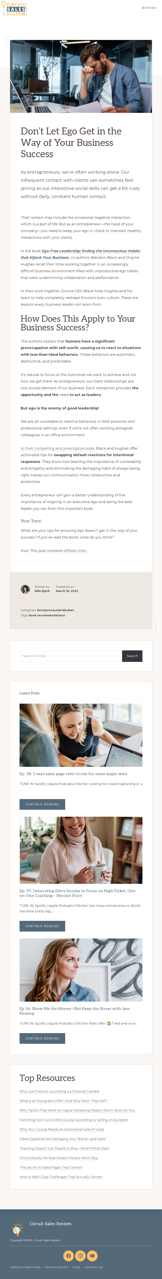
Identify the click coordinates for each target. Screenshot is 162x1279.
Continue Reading (45, 806)
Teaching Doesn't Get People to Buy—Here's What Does (64, 1148)
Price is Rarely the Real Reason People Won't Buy (59, 1158)
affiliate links (74, 551)
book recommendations (47, 615)
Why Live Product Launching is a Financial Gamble (59, 1091)
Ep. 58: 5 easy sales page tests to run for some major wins (73, 774)
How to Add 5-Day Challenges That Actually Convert (61, 1177)
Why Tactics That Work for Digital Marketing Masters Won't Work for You (77, 1110)
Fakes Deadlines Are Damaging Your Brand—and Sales (62, 1139)
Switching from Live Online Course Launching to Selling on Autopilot (74, 1120)
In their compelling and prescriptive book (57, 448)
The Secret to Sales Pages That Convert (51, 1167)
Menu (151, 8)
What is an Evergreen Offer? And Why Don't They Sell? (63, 1101)
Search (132, 656)
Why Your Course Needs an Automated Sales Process (62, 1129)
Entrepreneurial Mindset (55, 610)
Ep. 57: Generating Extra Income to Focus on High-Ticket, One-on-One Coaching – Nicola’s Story (78, 893)
